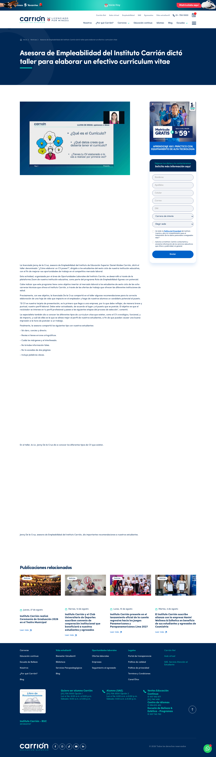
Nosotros (87, 23)
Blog (170, 23)
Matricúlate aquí (189, 5)
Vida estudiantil (163, 15)
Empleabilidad (128, 15)
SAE (139, 15)
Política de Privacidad (172, 231)
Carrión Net (101, 15)
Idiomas (160, 23)
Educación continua (143, 23)
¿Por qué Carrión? (104, 23)
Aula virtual (114, 15)
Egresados (148, 15)
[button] (124, 23)
